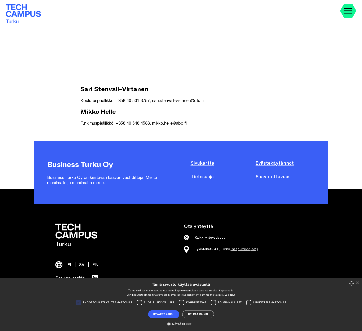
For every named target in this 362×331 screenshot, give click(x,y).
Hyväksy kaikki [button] (164, 314)
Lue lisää (230, 295)
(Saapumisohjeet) (244, 249)
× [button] (357, 283)
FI (69, 265)
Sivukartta (202, 163)
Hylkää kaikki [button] (198, 314)
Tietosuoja (202, 176)
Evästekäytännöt (275, 163)
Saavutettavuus (273, 176)
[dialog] (181, 304)
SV (81, 265)
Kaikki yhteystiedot (210, 237)
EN (95, 265)
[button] (181, 323)
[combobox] (351, 283)
